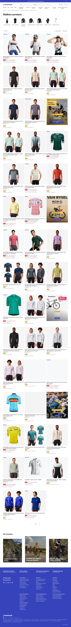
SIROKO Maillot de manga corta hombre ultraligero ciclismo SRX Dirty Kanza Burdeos (13, 253)
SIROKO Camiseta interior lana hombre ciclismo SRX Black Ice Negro (57, 383)
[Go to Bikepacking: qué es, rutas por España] (66, 560)
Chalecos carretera (15, 24)
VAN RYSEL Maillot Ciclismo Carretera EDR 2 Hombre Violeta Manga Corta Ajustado (35, 122)
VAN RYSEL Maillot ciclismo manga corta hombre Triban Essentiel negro (12, 89)
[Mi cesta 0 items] (67, 4)
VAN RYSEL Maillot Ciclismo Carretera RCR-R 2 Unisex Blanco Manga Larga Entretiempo (35, 318)
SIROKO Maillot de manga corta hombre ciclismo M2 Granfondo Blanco (35, 57)
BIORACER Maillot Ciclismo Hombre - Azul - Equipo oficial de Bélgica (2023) (13, 415)
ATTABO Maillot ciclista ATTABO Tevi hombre (11, 284)
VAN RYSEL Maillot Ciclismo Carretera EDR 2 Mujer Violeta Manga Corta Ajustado (56, 253)
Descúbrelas (57, 318)
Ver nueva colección (57, 219)
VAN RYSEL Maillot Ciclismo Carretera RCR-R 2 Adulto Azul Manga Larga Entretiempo (13, 514)
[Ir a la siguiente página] (39, 524)
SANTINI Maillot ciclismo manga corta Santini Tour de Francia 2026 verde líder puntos (57, 154)
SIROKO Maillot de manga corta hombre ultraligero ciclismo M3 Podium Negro (56, 480)
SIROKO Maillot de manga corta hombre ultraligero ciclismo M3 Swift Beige (35, 187)
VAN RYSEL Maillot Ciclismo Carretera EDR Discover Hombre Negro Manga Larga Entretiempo (13, 350)
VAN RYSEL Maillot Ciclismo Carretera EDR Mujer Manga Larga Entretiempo (12, 480)
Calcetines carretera (55, 24)
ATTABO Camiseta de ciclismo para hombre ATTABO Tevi (35, 383)
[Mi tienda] (60, 4)
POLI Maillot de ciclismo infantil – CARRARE (33, 479)
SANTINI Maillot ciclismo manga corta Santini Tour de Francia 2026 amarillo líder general (13, 448)
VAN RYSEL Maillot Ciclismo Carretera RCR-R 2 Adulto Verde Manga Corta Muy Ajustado (57, 89)
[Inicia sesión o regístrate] (64, 4)
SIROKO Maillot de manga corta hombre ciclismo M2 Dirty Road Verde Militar (35, 253)
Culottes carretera (7, 24)
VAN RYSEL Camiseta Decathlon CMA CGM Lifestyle (35, 513)
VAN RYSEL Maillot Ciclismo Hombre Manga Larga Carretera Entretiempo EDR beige (56, 448)
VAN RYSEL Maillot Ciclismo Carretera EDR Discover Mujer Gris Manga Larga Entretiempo (56, 350)
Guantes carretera (47, 24)
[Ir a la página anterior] (32, 524)
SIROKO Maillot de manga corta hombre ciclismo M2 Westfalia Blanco (13, 57)
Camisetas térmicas (39, 24)
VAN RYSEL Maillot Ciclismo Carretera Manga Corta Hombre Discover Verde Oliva (56, 285)
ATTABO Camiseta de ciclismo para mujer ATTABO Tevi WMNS (34, 448)
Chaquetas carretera (31, 24)
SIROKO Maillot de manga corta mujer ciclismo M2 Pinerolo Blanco (56, 57)
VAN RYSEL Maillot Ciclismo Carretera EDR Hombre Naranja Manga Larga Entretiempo (56, 187)
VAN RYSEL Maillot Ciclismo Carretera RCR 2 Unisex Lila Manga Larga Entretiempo (13, 383)
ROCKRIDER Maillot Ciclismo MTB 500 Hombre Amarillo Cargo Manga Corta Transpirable (13, 219)
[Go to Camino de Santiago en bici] (20, 560)
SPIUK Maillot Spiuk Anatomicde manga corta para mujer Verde (13, 318)
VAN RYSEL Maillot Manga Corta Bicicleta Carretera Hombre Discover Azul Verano (13, 122)
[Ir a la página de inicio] (7, 4)
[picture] (13, 44)
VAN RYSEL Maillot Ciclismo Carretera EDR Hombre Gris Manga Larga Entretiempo (35, 154)
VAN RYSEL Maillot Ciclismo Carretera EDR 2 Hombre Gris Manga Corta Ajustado (13, 187)
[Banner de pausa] (65, 1)
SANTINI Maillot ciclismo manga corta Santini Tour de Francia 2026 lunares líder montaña (35, 219)
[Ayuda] (62, 4)
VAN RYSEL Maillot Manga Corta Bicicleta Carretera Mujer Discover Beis (35, 89)
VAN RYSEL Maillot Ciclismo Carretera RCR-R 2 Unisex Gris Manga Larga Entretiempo (35, 285)
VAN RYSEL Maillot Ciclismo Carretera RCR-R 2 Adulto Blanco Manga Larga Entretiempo (35, 350)
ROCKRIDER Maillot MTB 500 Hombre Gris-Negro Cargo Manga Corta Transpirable (35, 415)
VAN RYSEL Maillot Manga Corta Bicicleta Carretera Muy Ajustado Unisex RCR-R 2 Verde (13, 154)
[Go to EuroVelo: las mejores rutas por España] (44, 560)
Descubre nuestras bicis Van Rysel (57, 122)
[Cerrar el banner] (67, 1)
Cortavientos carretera (23, 25)
